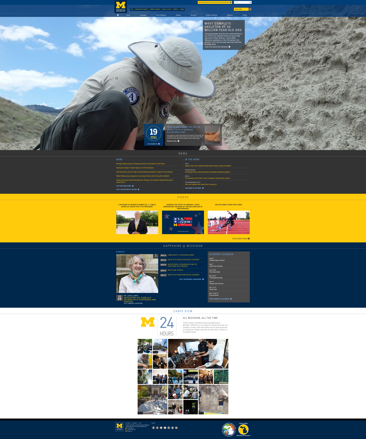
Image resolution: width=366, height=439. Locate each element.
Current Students (155, 9)
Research (193, 15)
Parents (175, 9)
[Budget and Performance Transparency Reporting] (229, 429)
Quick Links (238, 9)
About (128, 15)
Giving (245, 15)
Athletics (178, 15)
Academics (143, 15)
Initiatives (230, 15)
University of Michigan (120, 6)
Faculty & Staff (166, 9)
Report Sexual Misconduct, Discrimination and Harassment (214, 2)
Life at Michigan (161, 15)
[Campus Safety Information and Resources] (243, 429)
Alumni (182, 9)
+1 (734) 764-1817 (131, 429)
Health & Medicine (211, 15)
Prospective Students (141, 9)
